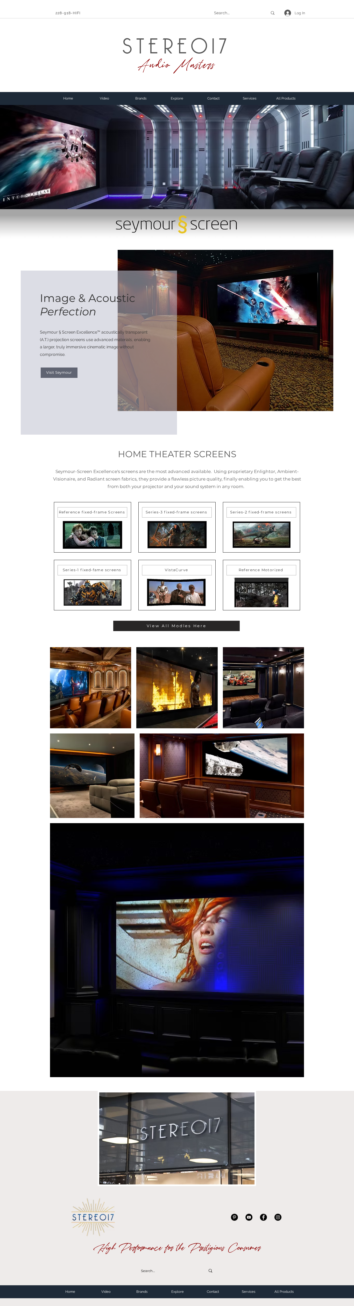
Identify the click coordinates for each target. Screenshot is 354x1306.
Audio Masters (176, 64)
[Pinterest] (234, 1217)
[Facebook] (263, 1217)
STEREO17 (176, 41)
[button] (141, 98)
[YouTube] (248, 1217)
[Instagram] (277, 1217)
